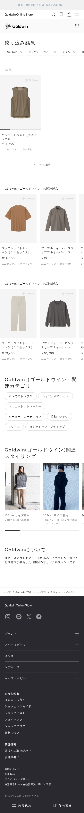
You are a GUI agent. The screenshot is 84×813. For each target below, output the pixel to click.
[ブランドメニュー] (77, 26)
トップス (41, 592)
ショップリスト (15, 713)
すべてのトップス (20, 396)
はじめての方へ (15, 699)
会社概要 (10, 757)
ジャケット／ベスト (40, 51)
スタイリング (13, 719)
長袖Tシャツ (59, 416)
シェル (66, 51)
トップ (7, 592)
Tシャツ (14, 427)
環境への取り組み (16, 750)
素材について (13, 732)
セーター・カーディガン (25, 416)
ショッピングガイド (18, 706)
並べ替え (65, 805)
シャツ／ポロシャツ (55, 396)
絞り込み (25, 805)
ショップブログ (15, 726)
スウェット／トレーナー (25, 406)
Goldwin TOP (23, 592)
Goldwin (12, 51)
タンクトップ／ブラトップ (47, 427)
